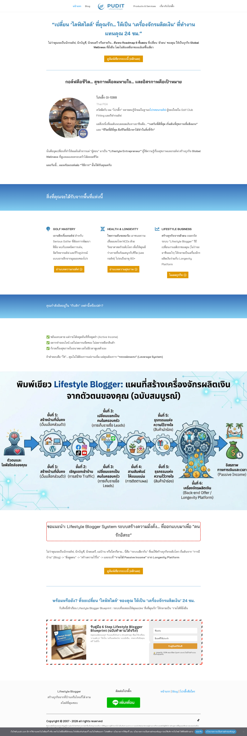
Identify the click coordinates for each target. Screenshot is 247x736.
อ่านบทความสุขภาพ (121, 269)
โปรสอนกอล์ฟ (158, 110)
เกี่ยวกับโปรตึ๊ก (167, 6)
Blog (87, 6)
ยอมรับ (199, 731)
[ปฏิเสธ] (243, 731)
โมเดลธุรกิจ (176, 275)
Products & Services (144, 6)
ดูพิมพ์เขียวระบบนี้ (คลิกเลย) (123, 59)
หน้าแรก (77, 6)
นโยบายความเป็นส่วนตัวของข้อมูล (220, 731)
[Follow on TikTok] (198, 720)
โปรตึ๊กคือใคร (187, 691)
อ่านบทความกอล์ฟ (67, 269)
